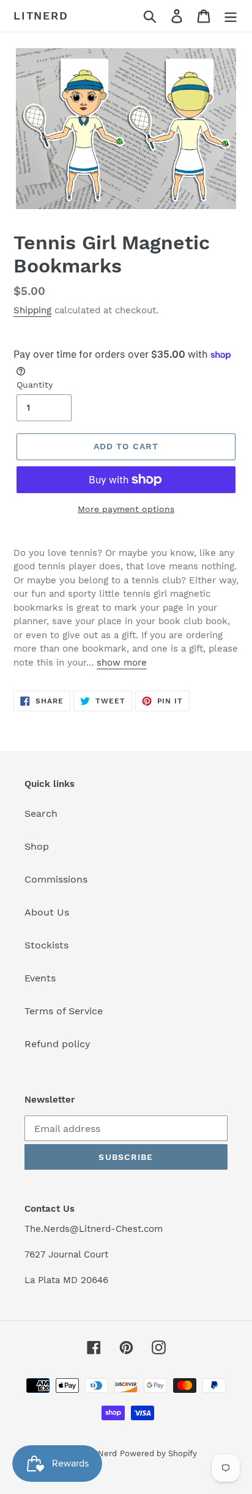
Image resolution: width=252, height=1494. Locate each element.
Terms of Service (63, 1011)
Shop (36, 846)
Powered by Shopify (158, 1453)
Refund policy (57, 1044)
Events (40, 978)
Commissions (55, 879)
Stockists (46, 945)
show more (122, 662)
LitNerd (41, 15)
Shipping (32, 310)
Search (40, 813)
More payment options (126, 509)
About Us (46, 912)
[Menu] (230, 16)
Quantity (35, 385)
